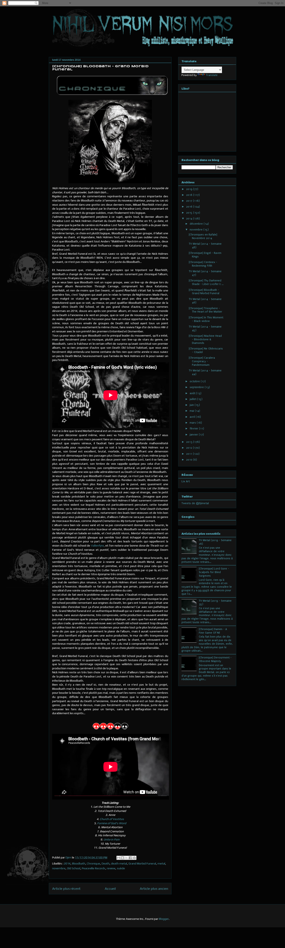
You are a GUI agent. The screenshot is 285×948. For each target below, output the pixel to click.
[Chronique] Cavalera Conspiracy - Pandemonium (202, 361)
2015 (189, 212)
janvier (194, 434)
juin (192, 404)
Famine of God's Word (111, 823)
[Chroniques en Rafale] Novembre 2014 (203, 236)
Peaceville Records (93, 868)
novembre (59, 868)
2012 (189, 447)
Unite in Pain (111, 839)
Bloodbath (78, 863)
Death (106, 863)
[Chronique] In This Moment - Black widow (206, 319)
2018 (189, 194)
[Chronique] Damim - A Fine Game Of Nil (213, 631)
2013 (189, 441)
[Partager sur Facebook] (130, 858)
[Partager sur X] (126, 858)
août (193, 393)
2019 (189, 189)
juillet (193, 399)
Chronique (93, 863)
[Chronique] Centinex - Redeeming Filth (203, 264)
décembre (197, 223)
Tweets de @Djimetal (195, 503)
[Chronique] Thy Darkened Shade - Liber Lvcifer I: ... (206, 282)
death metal (119, 863)
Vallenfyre (97, 545)
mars (193, 422)
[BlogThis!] (122, 858)
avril (193, 416)
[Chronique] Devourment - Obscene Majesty (215, 659)
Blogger (164, 918)
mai (192, 410)
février (194, 428)
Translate (212, 75)
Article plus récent (66, 888)
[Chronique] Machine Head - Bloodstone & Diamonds (205, 339)
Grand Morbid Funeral (142, 863)
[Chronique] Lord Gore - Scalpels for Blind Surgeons (214, 572)
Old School (73, 868)
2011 (189, 453)
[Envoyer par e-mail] (118, 858)
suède (121, 868)
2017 (189, 200)
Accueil (110, 888)
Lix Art (186, 481)
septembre (197, 387)
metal (161, 863)
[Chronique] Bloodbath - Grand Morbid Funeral (204, 291)
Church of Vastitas (112, 819)
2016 (189, 206)
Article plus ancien (154, 888)
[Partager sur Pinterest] (134, 858)
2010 (189, 459)
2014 (67, 863)
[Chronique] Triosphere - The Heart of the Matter (205, 310)
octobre (195, 381)
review (111, 868)
